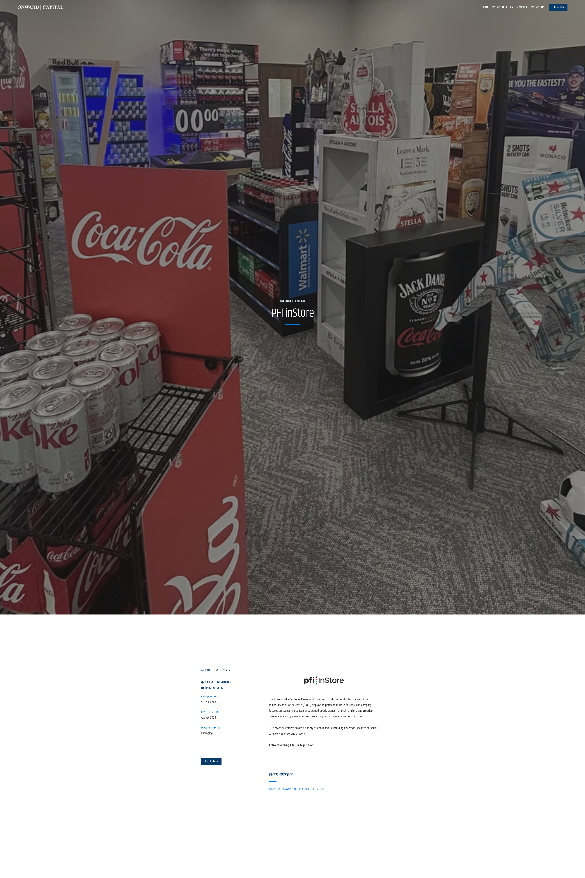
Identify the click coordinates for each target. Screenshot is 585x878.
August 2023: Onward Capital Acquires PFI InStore (296, 789)
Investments (537, 7)
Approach (522, 7)
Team (485, 7)
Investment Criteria (502, 7)
